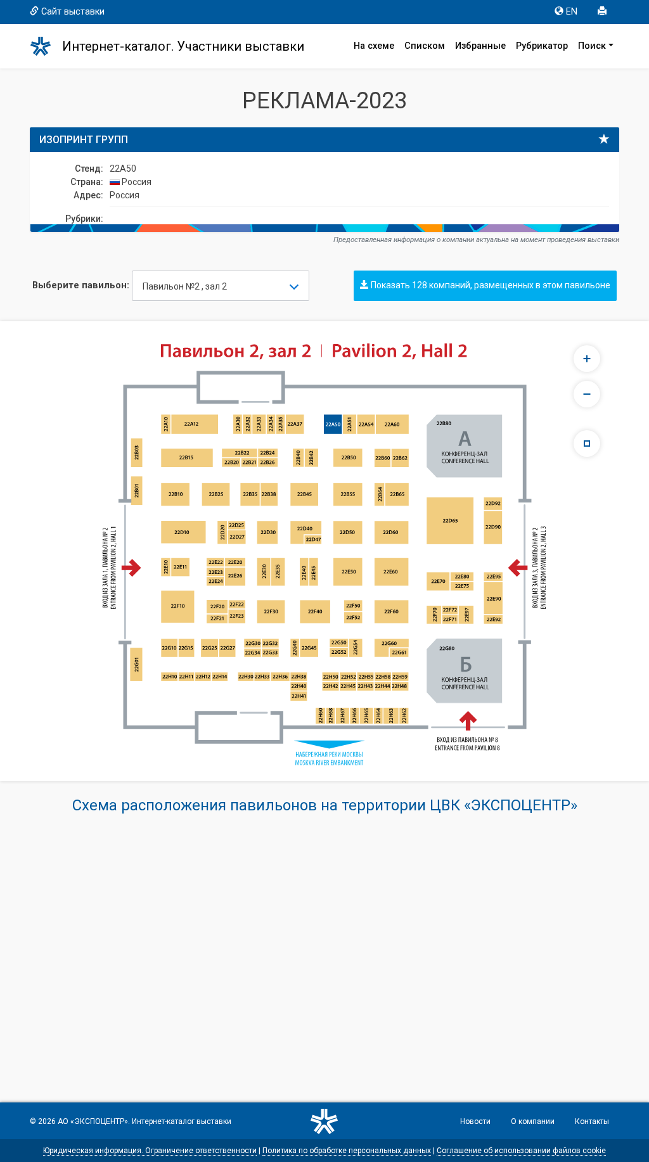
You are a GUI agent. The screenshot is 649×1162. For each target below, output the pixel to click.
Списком (424, 46)
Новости (475, 1121)
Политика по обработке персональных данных (346, 1150)
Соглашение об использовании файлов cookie (521, 1150)
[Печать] (603, 12)
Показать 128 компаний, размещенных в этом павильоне (489, 285)
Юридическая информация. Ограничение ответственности (150, 1150)
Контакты (592, 1121)
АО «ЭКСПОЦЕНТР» (93, 1121)
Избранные (480, 46)
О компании (533, 1121)
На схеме (374, 46)
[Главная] (46, 46)
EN (571, 11)
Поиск (592, 46)
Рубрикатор (542, 46)
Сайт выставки (73, 11)
